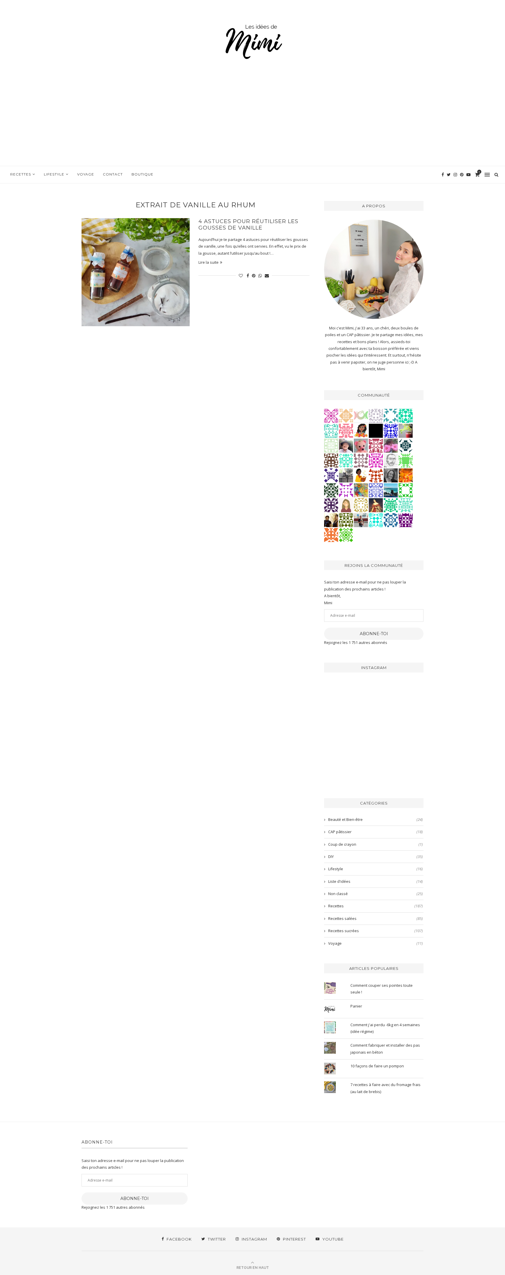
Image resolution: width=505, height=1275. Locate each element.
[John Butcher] (391, 460)
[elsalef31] (376, 415)
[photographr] (391, 489)
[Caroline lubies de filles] (361, 430)
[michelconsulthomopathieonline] (331, 504)
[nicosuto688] (346, 519)
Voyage (85, 174)
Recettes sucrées (375, 930)
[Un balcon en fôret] (376, 430)
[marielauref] (346, 474)
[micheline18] (331, 415)
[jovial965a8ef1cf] (406, 489)
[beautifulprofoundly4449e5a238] (361, 504)
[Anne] (346, 534)
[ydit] (331, 430)
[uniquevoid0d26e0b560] (346, 489)
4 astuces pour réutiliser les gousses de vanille (248, 224)
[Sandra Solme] (361, 474)
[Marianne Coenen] (331, 460)
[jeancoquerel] (331, 445)
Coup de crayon (375, 844)
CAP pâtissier (375, 831)
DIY (375, 856)
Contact (113, 174)
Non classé (375, 893)
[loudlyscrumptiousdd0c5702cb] (376, 474)
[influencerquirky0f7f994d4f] (406, 504)
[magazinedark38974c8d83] (406, 415)
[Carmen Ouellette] (361, 489)
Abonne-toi (374, 633)
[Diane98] (391, 415)
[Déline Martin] (391, 430)
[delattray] (346, 445)
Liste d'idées (375, 881)
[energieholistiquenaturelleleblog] (361, 415)
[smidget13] (391, 519)
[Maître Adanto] (406, 474)
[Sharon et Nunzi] (376, 504)
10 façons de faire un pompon (377, 1066)
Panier (356, 1006)
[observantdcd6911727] (361, 460)
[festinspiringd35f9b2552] (376, 445)
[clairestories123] (391, 474)
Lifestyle (54, 174)
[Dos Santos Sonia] (406, 445)
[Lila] (406, 519)
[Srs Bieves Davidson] (331, 519)
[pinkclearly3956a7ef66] (331, 474)
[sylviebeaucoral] (376, 519)
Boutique (142, 174)
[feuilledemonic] (331, 489)
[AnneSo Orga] (346, 504)
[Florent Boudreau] (391, 504)
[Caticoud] (361, 445)
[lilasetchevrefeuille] (346, 460)
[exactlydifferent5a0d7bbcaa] (406, 460)
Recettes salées (375, 918)
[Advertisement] (252, 122)
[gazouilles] (406, 430)
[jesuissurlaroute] (361, 519)
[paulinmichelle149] (376, 460)
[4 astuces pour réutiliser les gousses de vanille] (136, 272)
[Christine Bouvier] (346, 430)
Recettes (20, 174)
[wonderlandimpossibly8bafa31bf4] (346, 415)
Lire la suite (208, 262)
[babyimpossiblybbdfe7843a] (376, 489)
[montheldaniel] (331, 534)
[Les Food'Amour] (391, 445)
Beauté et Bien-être (375, 819)
